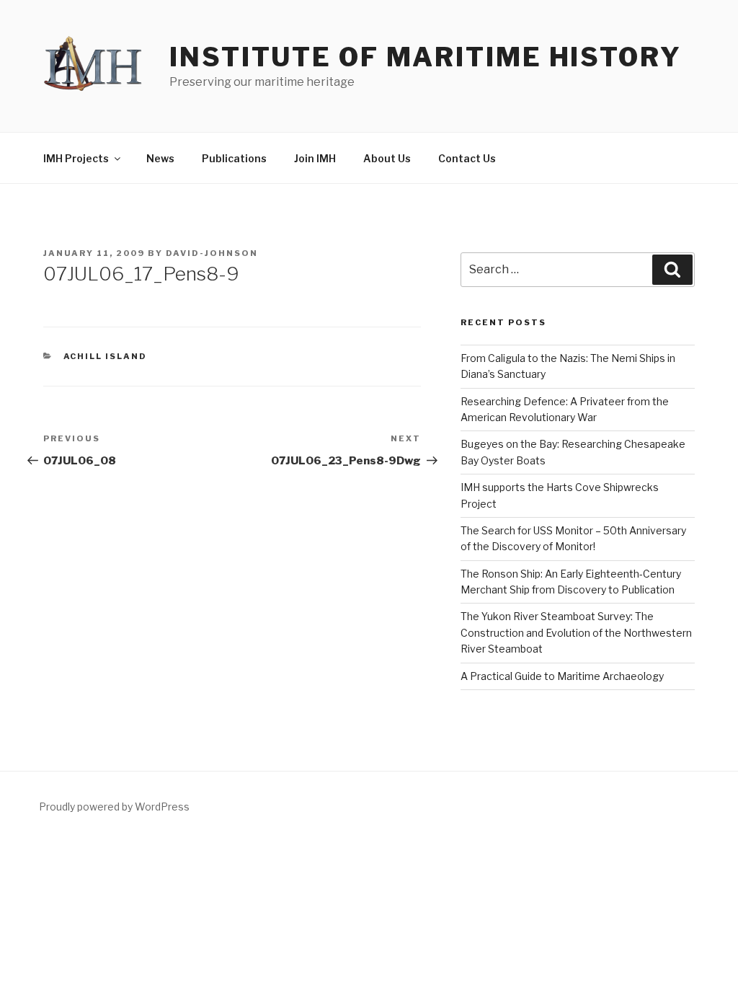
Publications (234, 158)
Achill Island (105, 356)
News (160, 158)
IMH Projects (76, 158)
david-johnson (212, 253)
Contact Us (467, 158)
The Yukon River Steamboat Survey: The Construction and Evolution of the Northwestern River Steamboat (576, 632)
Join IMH (315, 158)
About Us (387, 158)
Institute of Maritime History (425, 57)
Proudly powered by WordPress (114, 806)
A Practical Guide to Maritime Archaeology (562, 676)
